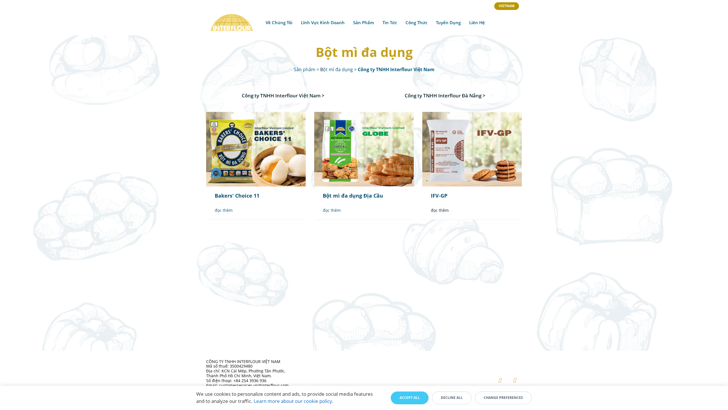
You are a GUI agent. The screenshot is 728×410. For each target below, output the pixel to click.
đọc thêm (224, 210)
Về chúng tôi (279, 22)
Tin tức (389, 22)
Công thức (416, 22)
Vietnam (506, 5)
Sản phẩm (363, 22)
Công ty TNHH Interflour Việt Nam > (283, 95)
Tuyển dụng (448, 22)
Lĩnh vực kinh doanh (323, 22)
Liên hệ (477, 22)
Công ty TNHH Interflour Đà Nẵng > (445, 95)
